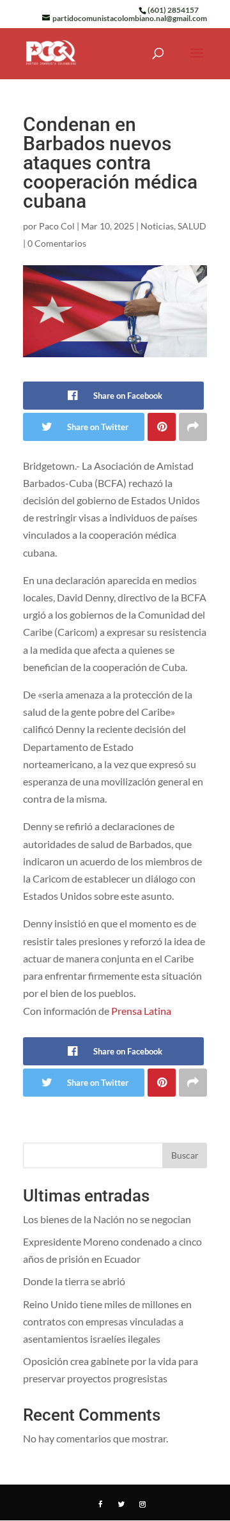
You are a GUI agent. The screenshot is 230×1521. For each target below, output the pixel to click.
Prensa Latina (141, 1011)
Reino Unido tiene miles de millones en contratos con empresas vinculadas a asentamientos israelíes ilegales (107, 1321)
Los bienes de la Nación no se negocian (107, 1219)
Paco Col (57, 225)
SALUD (192, 225)
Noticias (157, 225)
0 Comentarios (56, 243)
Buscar (185, 1155)
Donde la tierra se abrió (74, 1281)
